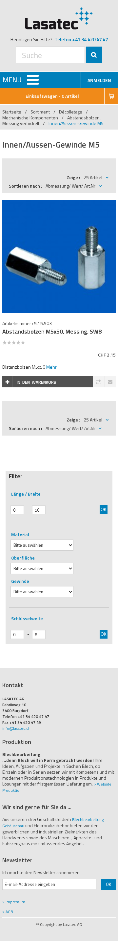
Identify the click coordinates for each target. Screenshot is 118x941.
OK (104, 509)
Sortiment (40, 111)
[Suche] (94, 55)
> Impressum (13, 902)
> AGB (7, 912)
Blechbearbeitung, (88, 819)
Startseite (11, 111)
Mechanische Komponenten (30, 117)
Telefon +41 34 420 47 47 (81, 39)
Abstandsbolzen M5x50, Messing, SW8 (52, 331)
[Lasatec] (59, 18)
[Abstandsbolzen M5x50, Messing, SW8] (59, 203)
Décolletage (70, 111)
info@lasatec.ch (16, 728)
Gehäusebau (13, 826)
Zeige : (73, 177)
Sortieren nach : (25, 185)
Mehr (51, 366)
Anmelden (99, 80)
